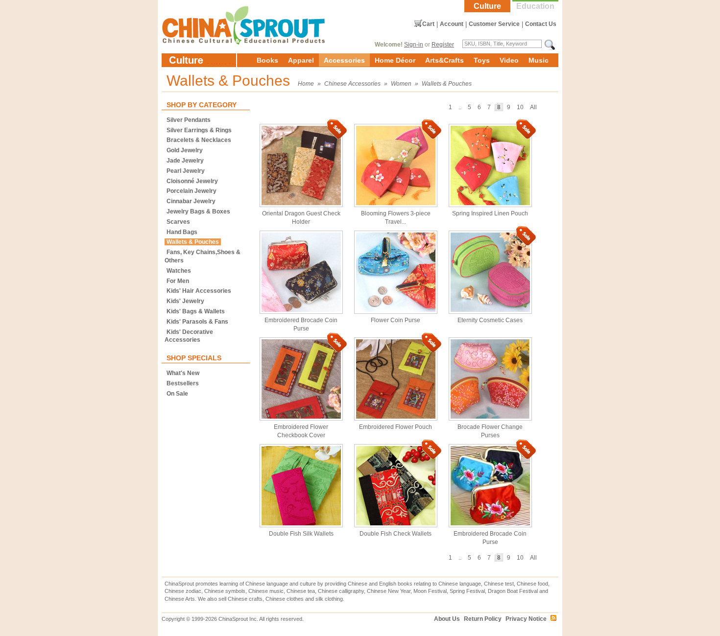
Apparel (301, 60)
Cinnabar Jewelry (191, 201)
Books (267, 60)
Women (401, 83)
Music (538, 60)
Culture (487, 6)
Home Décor (395, 60)
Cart (428, 24)
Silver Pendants (189, 120)
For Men (178, 281)
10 (520, 107)
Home (306, 83)
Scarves (178, 221)
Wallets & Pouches (447, 83)
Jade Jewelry (185, 160)
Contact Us (540, 24)
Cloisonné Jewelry (192, 181)
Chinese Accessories (352, 83)
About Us (447, 618)
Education (535, 6)
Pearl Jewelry (186, 170)
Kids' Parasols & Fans (197, 321)
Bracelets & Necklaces (199, 140)
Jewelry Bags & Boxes (198, 211)
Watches (179, 270)
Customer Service (494, 24)
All (533, 107)
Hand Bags (182, 232)
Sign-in (413, 44)
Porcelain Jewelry (191, 191)
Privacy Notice (526, 618)
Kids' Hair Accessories (199, 290)
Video (509, 60)
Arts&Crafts (444, 60)
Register (443, 44)
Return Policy (483, 618)
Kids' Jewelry (185, 301)
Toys (482, 60)
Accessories (344, 60)
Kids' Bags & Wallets (196, 311)
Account (451, 24)
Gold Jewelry (185, 150)
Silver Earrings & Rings (199, 130)
